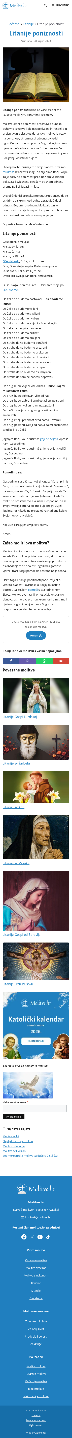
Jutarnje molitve (36, 1374)
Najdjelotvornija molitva (18, 1141)
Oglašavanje (36, 1425)
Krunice (36, 1283)
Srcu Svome (10, 290)
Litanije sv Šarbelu (16, 763)
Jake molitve (36, 1389)
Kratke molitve (36, 1366)
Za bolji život (36, 1329)
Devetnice (36, 1298)
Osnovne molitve (36, 1260)
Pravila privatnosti (36, 1420)
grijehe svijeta (49, 439)
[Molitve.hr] (14, 5)
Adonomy (40, 1432)
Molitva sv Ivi (11, 1136)
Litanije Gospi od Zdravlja (22, 934)
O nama (36, 1415)
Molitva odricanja (14, 1146)
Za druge (36, 1344)
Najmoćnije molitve (36, 1396)
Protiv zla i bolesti (36, 1336)
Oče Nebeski (11, 261)
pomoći (33, 590)
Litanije (28, 24)
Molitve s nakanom (36, 1275)
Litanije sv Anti (13, 807)
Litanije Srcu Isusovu (18, 984)
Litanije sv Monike (16, 863)
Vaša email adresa (15, 1102)
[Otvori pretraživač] (45, 5)
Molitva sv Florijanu (15, 1151)
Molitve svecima (36, 1268)
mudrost (8, 172)
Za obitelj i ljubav (36, 1321)
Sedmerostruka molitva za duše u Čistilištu (30, 1156)
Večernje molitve (36, 1381)
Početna (14, 24)
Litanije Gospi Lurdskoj (20, 717)
